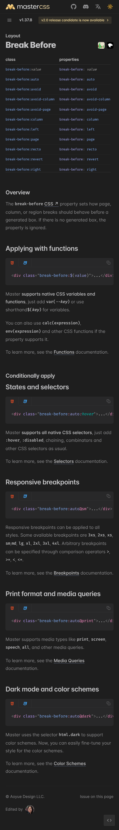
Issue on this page (96, 797)
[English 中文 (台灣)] (98, 7)
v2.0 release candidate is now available (72, 20)
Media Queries (69, 660)
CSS (48, 204)
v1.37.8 (25, 20)
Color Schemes (70, 763)
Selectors (64, 461)
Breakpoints (66, 573)
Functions (64, 352)
